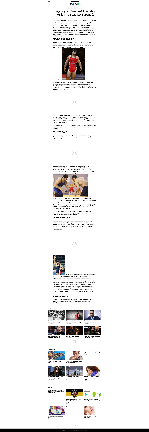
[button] (49, 1)
